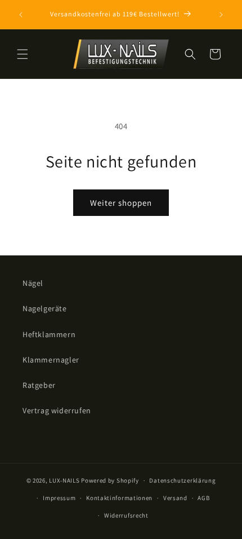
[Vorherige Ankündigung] (20, 14)
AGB (203, 498)
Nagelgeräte (45, 308)
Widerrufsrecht (126, 515)
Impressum (59, 498)
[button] (22, 54)
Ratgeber (39, 385)
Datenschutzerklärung (182, 480)
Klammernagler (51, 360)
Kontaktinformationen (119, 498)
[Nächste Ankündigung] (221, 14)
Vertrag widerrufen (57, 410)
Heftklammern (49, 334)
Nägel (33, 283)
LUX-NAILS (64, 480)
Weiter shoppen (121, 202)
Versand (175, 498)
